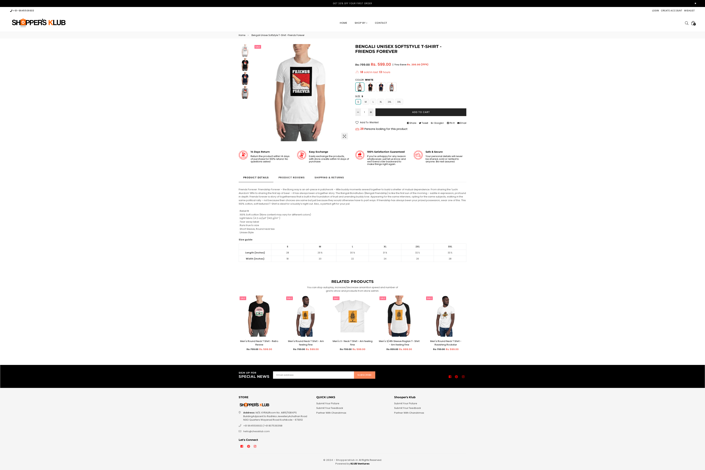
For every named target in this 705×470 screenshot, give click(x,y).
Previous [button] (257, 92)
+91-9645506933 (23, 10)
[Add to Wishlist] (275, 311)
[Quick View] (275, 304)
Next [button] (345, 92)
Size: (359, 96)
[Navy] (381, 87)
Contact (381, 23)
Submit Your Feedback (329, 408)
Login (655, 10)
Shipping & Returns (329, 177)
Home (343, 23)
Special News (254, 375)
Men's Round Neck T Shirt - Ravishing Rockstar (445, 343)
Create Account (671, 10)
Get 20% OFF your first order (352, 3)
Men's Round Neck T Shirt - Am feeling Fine (306, 343)
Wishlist (689, 10)
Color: (364, 80)
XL (381, 101)
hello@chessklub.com (256, 431)
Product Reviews (292, 177)
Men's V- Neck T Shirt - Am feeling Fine (353, 343)
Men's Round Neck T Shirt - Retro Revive (259, 343)
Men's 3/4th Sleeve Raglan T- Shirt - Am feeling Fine (399, 343)
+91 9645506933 (253, 425)
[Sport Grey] (391, 87)
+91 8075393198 (273, 425)
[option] (301, 92)
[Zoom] (344, 136)
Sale (257, 46)
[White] (359, 87)
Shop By (360, 23)
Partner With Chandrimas (331, 413)
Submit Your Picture (327, 403)
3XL (399, 101)
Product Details (256, 177)
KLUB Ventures (360, 463)
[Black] (370, 87)
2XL (389, 101)
